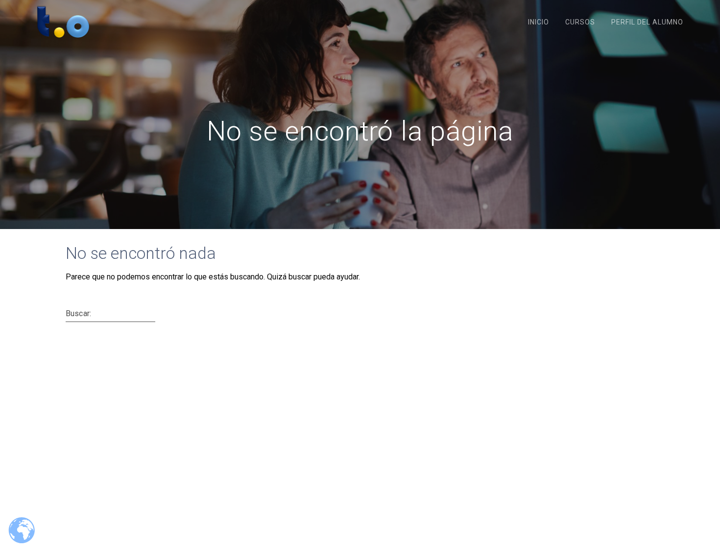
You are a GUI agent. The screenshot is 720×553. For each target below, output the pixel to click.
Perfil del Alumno (647, 22)
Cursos (580, 22)
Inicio (538, 22)
